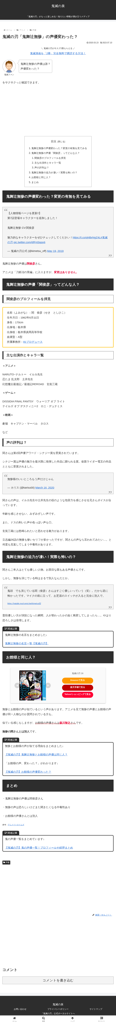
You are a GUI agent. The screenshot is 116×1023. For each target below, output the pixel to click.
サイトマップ (96, 1009)
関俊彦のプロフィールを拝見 (50, 158)
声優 (7, 862)
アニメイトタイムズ (16, 825)
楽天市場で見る (77, 687)
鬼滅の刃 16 (77, 673)
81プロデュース (33, 341)
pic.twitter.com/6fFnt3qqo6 (29, 242)
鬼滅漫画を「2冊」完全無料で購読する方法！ (58, 53)
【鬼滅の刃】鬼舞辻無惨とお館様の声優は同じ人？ (36, 754)
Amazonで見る (77, 680)
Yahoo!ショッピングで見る (77, 694)
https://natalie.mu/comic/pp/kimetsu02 (24, 604)
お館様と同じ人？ (41, 177)
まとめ (35, 182)
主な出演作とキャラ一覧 (47, 162)
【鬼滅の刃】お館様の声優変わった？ (28, 771)
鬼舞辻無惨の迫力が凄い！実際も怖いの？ (54, 172)
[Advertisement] (58, 110)
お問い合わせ (20, 1009)
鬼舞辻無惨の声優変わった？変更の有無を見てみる (59, 148)
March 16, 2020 (44, 487)
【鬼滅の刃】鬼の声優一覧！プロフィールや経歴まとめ (39, 847)
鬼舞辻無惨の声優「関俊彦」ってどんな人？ (55, 153)
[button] (107, 631)
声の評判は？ (41, 167)
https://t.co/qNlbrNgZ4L (87, 237)
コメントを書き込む (58, 980)
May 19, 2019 (55, 251)
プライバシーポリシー (58, 1009)
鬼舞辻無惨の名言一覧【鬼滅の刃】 (26, 643)
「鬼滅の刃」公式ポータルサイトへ (58, 1013)
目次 (53, 141)
